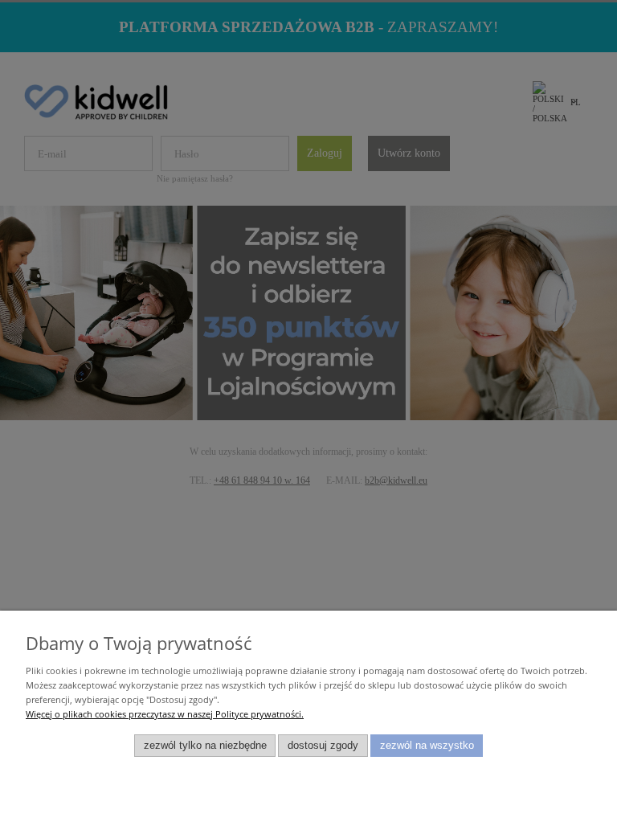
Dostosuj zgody (323, 745)
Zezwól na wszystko (427, 745)
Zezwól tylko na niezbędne (205, 745)
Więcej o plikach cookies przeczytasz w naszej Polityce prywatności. (165, 714)
